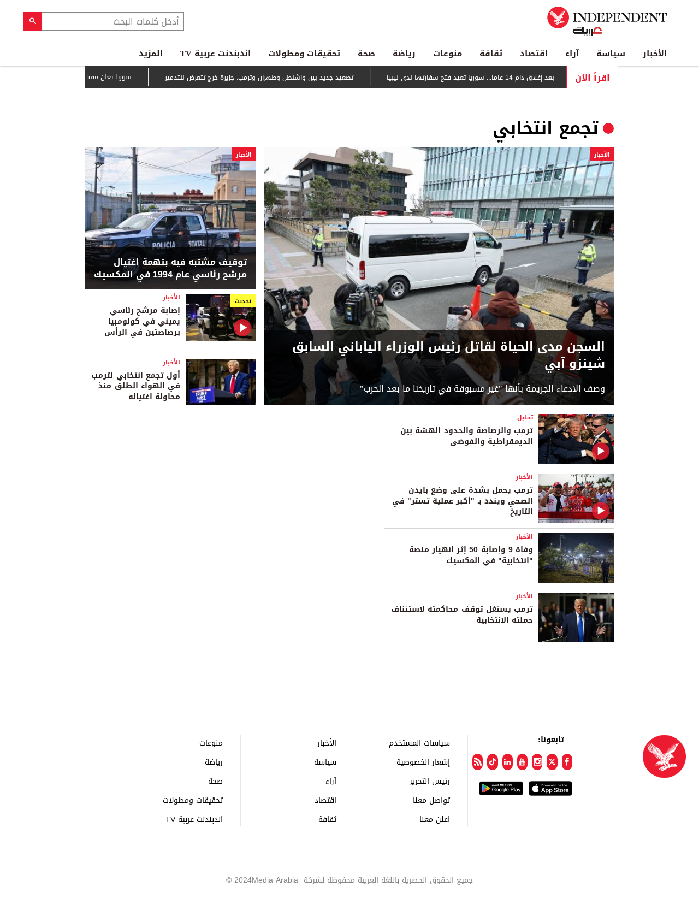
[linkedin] (507, 762)
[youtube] (522, 762)
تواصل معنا (431, 800)
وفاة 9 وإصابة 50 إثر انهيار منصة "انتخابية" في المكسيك (471, 555)
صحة (366, 53)
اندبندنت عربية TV (215, 53)
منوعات (447, 53)
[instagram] (537, 762)
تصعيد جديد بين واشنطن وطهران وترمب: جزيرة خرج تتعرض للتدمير (281, 78)
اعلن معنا (434, 819)
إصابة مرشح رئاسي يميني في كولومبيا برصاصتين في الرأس (142, 321)
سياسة (610, 53)
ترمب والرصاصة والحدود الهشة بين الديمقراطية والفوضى (466, 436)
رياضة (404, 53)
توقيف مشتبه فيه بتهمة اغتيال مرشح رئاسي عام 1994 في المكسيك (170, 268)
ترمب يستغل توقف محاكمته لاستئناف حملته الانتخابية (462, 615)
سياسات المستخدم (419, 742)
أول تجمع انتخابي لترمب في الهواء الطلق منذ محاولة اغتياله (135, 386)
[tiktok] (492, 762)
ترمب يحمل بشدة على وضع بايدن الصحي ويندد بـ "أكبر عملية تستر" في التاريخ (462, 501)
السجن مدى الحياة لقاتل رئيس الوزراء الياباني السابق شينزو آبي (448, 355)
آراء (572, 53)
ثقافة (490, 53)
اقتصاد (534, 53)
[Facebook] (567, 762)
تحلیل (525, 417)
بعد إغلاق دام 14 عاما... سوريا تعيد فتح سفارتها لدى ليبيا (492, 78)
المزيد (151, 53)
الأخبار (655, 53)
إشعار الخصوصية (423, 761)
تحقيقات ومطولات (304, 53)
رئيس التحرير (430, 781)
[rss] (477, 762)
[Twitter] (552, 762)
